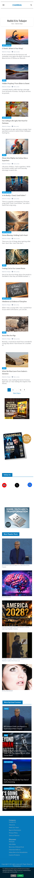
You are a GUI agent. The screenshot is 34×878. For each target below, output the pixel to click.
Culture (6, 708)
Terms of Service (14, 835)
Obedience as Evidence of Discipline (14, 301)
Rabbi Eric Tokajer (6, 51)
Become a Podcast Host (16, 847)
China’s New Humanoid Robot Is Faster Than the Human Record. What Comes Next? (17, 753)
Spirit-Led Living (6, 45)
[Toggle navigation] (3, 5)
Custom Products (14, 855)
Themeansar (17, 866)
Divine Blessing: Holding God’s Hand (14, 235)
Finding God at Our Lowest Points (13, 268)
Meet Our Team (14, 827)
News (4, 80)
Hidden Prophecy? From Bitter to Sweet (15, 83)
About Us (12, 825)
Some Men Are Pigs (9, 335)
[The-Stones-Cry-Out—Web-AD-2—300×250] (17, 408)
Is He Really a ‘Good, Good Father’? (14, 195)
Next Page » (17, 393)
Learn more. (20, 872)
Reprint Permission (15, 830)
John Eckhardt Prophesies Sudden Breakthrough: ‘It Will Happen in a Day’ (16, 806)
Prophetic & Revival (9, 788)
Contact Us (12, 822)
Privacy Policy (13, 833)
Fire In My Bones (6, 597)
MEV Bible (12, 844)
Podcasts (12, 841)
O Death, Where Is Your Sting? (12, 48)
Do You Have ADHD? (7, 691)
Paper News (27, 864)
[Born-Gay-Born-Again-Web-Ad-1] (17, 517)
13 (20, 390)
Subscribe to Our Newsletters (18, 852)
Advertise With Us (14, 849)
